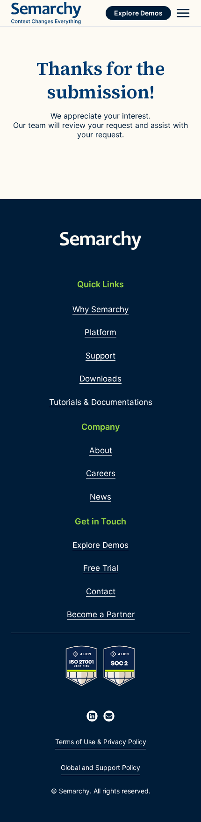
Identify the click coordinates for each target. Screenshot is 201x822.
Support (100, 355)
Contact (100, 591)
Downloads (100, 378)
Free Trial (100, 568)
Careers (100, 473)
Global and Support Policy (100, 767)
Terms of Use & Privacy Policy (100, 742)
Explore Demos (138, 13)
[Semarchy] (46, 13)
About (100, 450)
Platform (100, 332)
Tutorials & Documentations (100, 402)
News (100, 496)
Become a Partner (101, 614)
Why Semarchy (100, 309)
